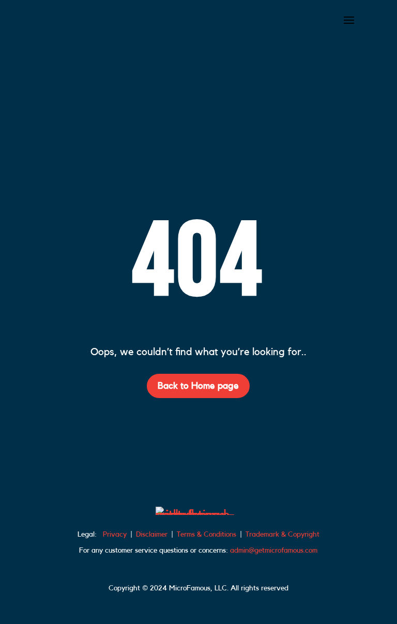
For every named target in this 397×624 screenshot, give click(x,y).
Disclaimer (151, 534)
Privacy (115, 534)
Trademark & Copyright (282, 534)
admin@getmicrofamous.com (273, 550)
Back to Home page (198, 385)
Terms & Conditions (206, 534)
